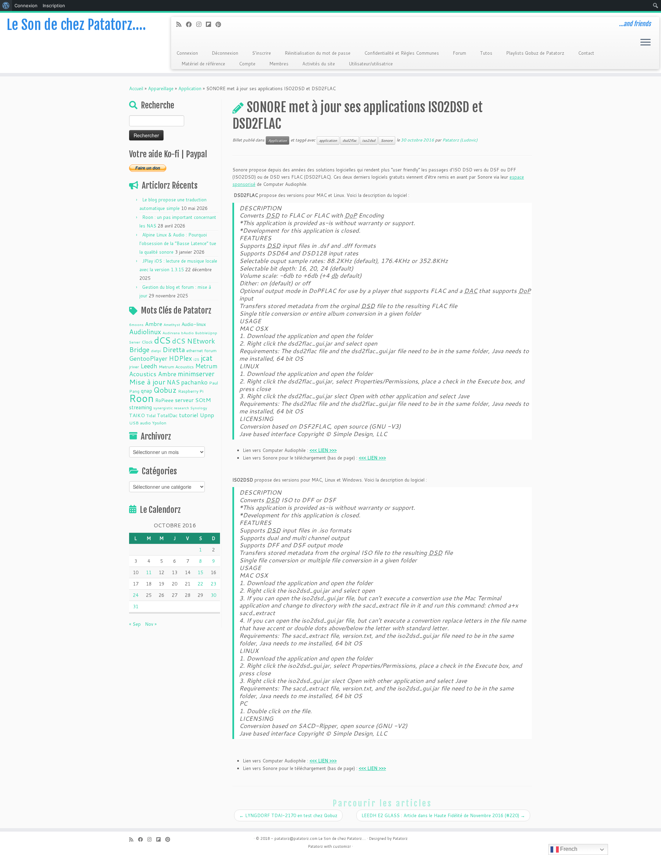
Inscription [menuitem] (54, 5)
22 (200, 584)
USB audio (140, 423)
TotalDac (167, 415)
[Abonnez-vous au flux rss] (181, 24)
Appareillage (161, 88)
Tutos (486, 53)
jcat (206, 358)
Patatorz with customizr (329, 846)
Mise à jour (147, 382)
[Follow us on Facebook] (191, 24)
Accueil (136, 88)
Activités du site (318, 64)
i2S (196, 359)
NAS (173, 382)
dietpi (156, 350)
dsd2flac (350, 140)
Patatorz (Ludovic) (460, 140)
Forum (459, 53)
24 (135, 595)
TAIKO (137, 415)
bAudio (187, 332)
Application (189, 88)
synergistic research (171, 407)
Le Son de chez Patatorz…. (76, 25)
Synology (198, 407)
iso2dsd (368, 140)
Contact (586, 53)
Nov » (151, 624)
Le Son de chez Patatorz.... (342, 838)
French (568, 849)
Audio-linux (193, 324)
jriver (134, 366)
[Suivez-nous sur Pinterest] (220, 24)
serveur (184, 400)
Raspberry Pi (190, 391)
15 (200, 572)
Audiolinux (145, 331)
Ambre (153, 324)
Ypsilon (159, 423)
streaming (140, 407)
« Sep (135, 624)
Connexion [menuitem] (26, 5)
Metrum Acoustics (176, 366)
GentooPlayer (148, 358)
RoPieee (164, 400)
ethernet (194, 350)
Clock (147, 342)
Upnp (207, 415)
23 (213, 584)
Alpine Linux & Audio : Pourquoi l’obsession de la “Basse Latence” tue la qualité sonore (177, 243)
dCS (162, 340)
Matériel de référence (203, 64)
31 (135, 606)
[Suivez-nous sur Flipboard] (211, 24)
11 (148, 572)
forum (210, 350)
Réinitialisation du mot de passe (317, 53)
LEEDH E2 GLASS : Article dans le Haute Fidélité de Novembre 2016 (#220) (443, 815)
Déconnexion (225, 53)
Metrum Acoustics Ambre (173, 370)
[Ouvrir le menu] (645, 43)
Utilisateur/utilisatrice (371, 64)
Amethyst (172, 324)
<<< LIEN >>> (372, 458)
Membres (278, 64)
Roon (141, 398)
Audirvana (171, 332)
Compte (247, 64)
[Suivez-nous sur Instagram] (201, 24)
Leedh (148, 366)
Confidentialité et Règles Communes (401, 53)
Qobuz (165, 390)
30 (213, 595)
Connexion (187, 53)
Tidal (151, 415)
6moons (136, 324)
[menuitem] (6, 5)
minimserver (196, 373)
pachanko (194, 382)
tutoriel (188, 415)
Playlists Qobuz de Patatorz (535, 53)
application (328, 140)
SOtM (203, 400)
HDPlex (180, 358)
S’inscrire (261, 53)
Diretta (173, 349)
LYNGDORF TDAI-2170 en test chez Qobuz (288, 815)
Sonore (387, 140)
